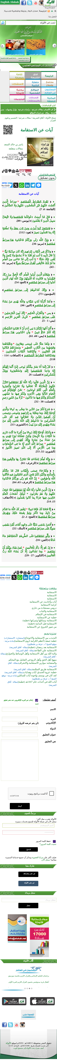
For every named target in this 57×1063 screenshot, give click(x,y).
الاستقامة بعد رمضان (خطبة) (42, 647)
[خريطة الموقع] (52, 12)
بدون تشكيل (47, 177)
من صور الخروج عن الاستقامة (42, 627)
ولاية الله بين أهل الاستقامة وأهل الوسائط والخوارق (31, 653)
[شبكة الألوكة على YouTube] (35, 2)
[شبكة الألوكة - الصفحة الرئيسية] (42, 12)
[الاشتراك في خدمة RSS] (48, 12)
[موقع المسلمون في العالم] (49, 91)
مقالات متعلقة (16, 148)
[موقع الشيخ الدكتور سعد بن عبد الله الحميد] (28, 33)
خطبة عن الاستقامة (47, 617)
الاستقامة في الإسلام (46, 614)
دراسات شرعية (24, 109)
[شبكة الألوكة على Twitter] (29, 2)
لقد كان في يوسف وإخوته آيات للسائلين (37, 675)
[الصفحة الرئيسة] (55, 12)
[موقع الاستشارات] (17, 83)
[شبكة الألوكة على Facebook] (23, 2)
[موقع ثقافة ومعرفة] (17, 76)
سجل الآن (45, 860)
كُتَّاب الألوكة (28, 961)
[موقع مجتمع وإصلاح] (49, 83)
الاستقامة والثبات (48, 611)
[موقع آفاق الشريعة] (33, 76)
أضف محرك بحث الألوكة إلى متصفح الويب (28, 1048)
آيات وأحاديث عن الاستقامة (43, 601)
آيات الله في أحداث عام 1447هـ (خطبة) (37, 682)
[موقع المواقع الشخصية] (33, 91)
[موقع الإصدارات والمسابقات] (33, 99)
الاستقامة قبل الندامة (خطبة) (42, 623)
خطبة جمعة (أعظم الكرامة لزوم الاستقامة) (35, 641)
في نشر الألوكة (29, 883)
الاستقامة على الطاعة (46, 650)
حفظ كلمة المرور (43, 841)
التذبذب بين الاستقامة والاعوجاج (41, 638)
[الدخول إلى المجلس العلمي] (36, 66)
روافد (47, 113)
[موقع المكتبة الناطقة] (49, 99)
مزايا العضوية (37, 857)
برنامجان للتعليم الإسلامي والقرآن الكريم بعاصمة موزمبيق (28, 976)
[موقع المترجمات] (17, 99)
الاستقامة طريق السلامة (44, 669)
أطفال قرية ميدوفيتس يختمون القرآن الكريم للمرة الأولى (28, 982)
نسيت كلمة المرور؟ (48, 844)
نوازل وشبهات (11, 109)
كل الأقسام (48, 109)
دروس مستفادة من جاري (44, 608)
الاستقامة (52, 592)
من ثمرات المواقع (36, 113)
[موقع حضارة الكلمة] (33, 83)
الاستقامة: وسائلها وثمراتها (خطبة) (40, 620)
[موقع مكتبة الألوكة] (17, 91)
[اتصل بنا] (52, 17)
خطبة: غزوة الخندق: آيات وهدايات (40, 672)
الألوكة (8, 1043)
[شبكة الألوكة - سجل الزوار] (32, 12)
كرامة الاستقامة (49, 604)
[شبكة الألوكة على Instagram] (41, 2)
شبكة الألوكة (50, 118)
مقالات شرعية (37, 109)
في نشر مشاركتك (29, 873)
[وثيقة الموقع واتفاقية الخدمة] (15, 12)
